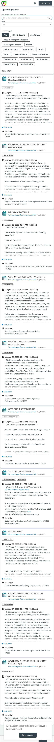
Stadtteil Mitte (27, 64)
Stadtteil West (10, 64)
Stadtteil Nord (10, 59)
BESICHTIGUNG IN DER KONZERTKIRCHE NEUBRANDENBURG (25, 78)
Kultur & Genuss (10, 49)
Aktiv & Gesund (18, 35)
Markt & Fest (27, 49)
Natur (6, 54)
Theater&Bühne (20, 54)
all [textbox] (4, 24)
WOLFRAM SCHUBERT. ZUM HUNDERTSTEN (27, 277)
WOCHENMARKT (15, 531)
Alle (5, 35)
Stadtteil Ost (26, 59)
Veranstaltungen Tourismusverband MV (22, 83)
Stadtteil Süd (42, 59)
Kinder (29, 44)
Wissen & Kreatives (40, 54)
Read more (7, 127)
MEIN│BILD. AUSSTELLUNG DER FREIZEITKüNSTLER (22, 342)
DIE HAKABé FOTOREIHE (18, 212)
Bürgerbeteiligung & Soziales (16, 40)
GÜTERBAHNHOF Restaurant (17, 489)
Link (29, 511)
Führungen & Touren (12, 44)
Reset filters (7, 71)
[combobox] (27, 24)
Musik (41, 49)
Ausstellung (35, 35)
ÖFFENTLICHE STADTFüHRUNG (21, 409)
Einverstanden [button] (28, 735)
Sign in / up (45, 3)
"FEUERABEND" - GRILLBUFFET (21, 471)
